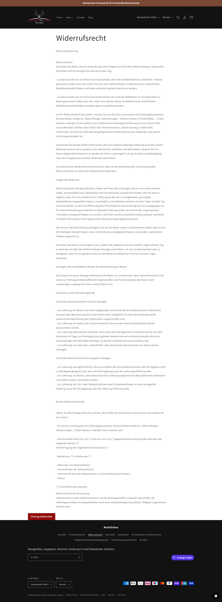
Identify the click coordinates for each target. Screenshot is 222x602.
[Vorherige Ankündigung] (29, 3)
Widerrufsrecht (95, 534)
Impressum (123, 534)
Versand (143, 540)
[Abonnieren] (79, 557)
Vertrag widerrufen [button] (41, 516)
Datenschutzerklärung (90, 595)
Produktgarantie (77, 534)
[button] (69, 17)
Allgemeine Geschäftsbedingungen (92, 540)
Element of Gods (40, 595)
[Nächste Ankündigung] (193, 3)
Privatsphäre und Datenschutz (146, 534)
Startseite (110, 534)
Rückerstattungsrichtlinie (124, 540)
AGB (103, 595)
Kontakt (62, 534)
